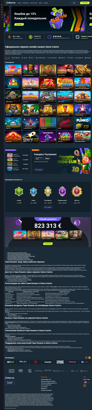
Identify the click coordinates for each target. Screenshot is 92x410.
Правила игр (44, 388)
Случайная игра (84, 38)
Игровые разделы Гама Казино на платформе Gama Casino (21, 256)
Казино (19, 3)
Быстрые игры (33, 3)
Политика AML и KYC (46, 379)
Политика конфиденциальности (49, 383)
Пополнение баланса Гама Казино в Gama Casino (19, 258)
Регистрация (85, 2)
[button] (79, 29)
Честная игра (44, 386)
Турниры (46, 3)
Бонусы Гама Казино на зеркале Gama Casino (18, 257)
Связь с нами (86, 379)
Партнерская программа (10, 383)
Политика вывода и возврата (48, 381)
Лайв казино (26, 3)
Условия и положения (46, 390)
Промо (40, 3)
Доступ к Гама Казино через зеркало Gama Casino (19, 254)
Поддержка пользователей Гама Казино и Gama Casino (20, 259)
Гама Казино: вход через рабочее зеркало (17, 252)
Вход (74, 2)
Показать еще (48, 243)
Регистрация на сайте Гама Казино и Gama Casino (19, 255)
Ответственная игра (46, 384)
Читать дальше (38, 169)
